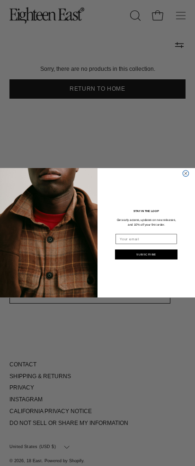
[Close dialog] (186, 173)
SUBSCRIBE (146, 254)
